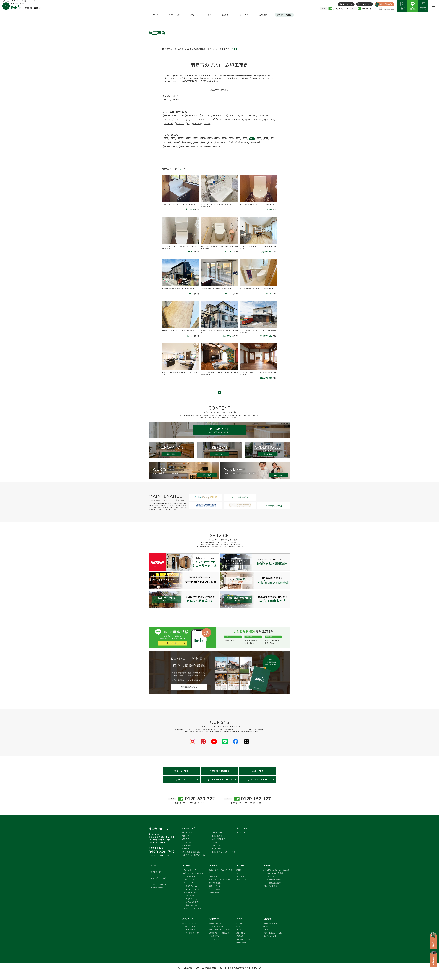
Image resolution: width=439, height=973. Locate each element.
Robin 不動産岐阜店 (271, 883)
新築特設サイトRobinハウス (219, 870)
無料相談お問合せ (220, 771)
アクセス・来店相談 (284, 15)
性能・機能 (213, 876)
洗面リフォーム (191, 899)
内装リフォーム (270, 119)
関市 (272, 139)
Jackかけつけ (187, 930)
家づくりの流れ (215, 883)
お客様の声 (262, 15)
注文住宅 (176, 100)
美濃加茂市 (167, 142)
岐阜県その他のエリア (222, 142)
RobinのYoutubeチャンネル (223, 852)
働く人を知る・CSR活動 (191, 852)
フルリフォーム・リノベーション (173, 115)
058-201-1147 (160, 842)
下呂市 (210, 142)
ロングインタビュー (216, 926)
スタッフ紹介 (187, 842)
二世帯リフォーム (206, 115)
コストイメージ (214, 886)
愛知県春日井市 (196, 146)
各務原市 (181, 139)
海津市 (266, 139)
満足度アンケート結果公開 (219, 933)
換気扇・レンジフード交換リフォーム (193, 903)
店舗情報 (185, 849)
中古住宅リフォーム (192, 115)
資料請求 (182, 779)
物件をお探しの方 (346, 4)
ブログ (238, 930)
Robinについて (153, 15)
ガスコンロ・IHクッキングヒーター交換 (201, 119)
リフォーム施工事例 (221, 49)
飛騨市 (203, 142)
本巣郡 (202, 139)
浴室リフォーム (168, 119)
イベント (239, 923)
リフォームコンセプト (190, 870)
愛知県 (234, 142)
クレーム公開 (214, 939)
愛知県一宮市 (243, 142)
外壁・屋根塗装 (168, 123)
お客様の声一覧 (215, 923)
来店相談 (258, 771)
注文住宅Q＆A (214, 889)
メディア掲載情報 (218, 839)
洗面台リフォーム (181, 119)
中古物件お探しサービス (220, 779)
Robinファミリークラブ (190, 923)
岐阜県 (166, 139)
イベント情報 (182, 771)
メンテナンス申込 (188, 926)
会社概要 (154, 865)
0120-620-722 (162, 852)
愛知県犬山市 (184, 146)
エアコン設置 (196, 123)
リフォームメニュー (189, 883)
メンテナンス (243, 15)
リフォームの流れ (188, 876)
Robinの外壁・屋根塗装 (272, 873)
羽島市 (252, 139)
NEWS (239, 926)
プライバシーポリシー (159, 878)
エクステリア (180, 123)
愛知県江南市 (255, 142)
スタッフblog (241, 933)
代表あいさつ (187, 833)
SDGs (214, 842)
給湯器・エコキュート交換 (254, 119)
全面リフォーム (191, 886)
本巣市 (209, 139)
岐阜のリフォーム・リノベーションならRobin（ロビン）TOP (186, 49)
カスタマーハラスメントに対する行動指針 (160, 886)
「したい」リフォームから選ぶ (192, 873)
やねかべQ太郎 (269, 886)
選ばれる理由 (217, 833)
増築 (188, 123)
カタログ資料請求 (386, 4)
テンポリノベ (268, 876)
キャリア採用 (217, 849)
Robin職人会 (217, 836)
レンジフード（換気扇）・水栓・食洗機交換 (230, 119)
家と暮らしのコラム (243, 939)
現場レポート (241, 880)
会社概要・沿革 (188, 845)
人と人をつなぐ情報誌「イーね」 (194, 855)
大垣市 (188, 139)
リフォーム (194, 15)
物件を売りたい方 (364, 4)
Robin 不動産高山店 (271, 880)
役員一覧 (185, 836)
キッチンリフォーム (248, 115)
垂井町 (238, 139)
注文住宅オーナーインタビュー (220, 880)
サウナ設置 (207, 123)
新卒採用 (215, 845)
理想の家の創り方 (216, 892)
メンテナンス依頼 (258, 779)
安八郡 (231, 139)
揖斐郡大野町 (186, 142)
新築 (209, 15)
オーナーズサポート (189, 933)
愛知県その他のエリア (211, 146)
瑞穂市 (195, 139)
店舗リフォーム (234, 115)
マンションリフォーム (220, 115)
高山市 (196, 142)
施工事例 (225, 15)
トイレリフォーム (261, 115)
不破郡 (245, 139)
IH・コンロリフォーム (193, 908)
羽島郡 (223, 139)
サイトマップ (155, 872)
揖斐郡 (259, 139)
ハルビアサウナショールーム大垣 (275, 870)
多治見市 (177, 142)
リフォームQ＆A (188, 880)
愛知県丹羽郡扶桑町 (170, 146)
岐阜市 (173, 139)
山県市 (216, 139)
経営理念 (185, 839)
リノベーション (174, 15)
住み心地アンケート (216, 936)
